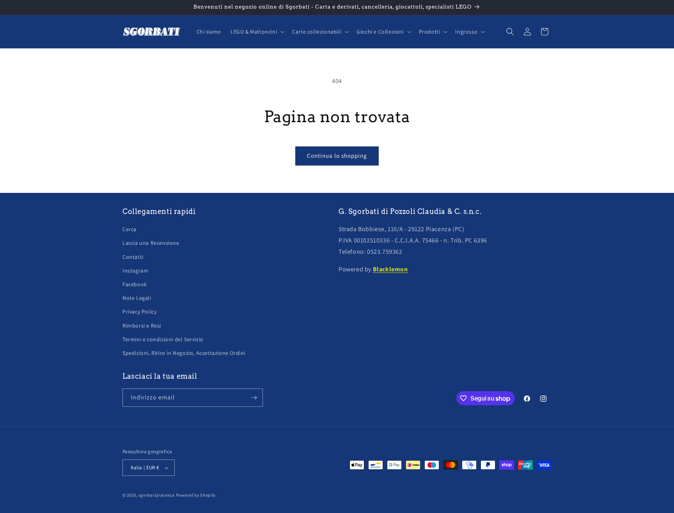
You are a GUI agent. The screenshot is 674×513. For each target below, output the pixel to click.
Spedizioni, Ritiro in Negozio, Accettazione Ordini (183, 352)
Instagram (135, 270)
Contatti (133, 256)
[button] (256, 31)
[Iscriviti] (254, 397)
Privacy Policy (139, 311)
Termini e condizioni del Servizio (163, 339)
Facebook (134, 284)
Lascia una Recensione (150, 242)
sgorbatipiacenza (156, 495)
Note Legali (136, 297)
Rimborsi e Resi (141, 325)
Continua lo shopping (337, 155)
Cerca (129, 229)
